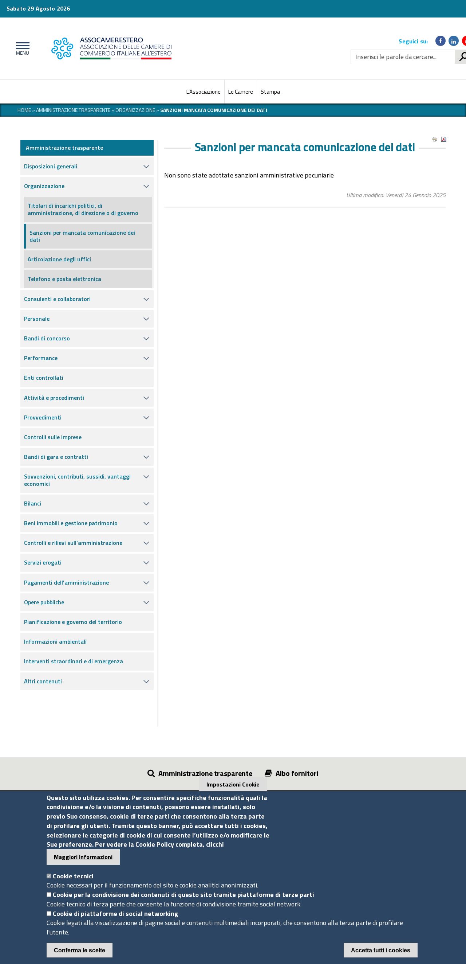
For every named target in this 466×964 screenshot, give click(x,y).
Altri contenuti (43, 681)
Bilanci (32, 503)
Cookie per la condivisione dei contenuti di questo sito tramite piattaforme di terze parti (183, 894)
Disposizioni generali (50, 166)
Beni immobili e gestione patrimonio (71, 523)
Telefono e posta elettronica (64, 278)
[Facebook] (440, 41)
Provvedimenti (43, 417)
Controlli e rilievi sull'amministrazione (73, 542)
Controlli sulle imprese (53, 437)
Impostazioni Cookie (233, 784)
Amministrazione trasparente (64, 147)
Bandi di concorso (47, 338)
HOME (24, 110)
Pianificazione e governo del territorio (73, 621)
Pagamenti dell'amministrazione (66, 582)
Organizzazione (135, 110)
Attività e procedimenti (54, 397)
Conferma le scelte (79, 950)
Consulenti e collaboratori (57, 298)
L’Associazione (203, 91)
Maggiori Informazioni (83, 856)
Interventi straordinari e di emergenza (73, 661)
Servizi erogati (43, 562)
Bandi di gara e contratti (56, 456)
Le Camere (240, 91)
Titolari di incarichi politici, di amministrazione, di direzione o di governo (83, 209)
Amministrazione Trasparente (73, 110)
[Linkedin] (454, 41)
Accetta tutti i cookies (380, 950)
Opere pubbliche (44, 602)
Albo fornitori (297, 773)
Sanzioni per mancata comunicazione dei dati (82, 236)
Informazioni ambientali (55, 641)
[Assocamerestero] (155, 48)
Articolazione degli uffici (59, 259)
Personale (37, 318)
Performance (41, 358)
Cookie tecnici (73, 876)
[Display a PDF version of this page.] (444, 139)
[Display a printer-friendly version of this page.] (435, 139)
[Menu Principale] (21, 48)
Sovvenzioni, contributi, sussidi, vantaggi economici (77, 480)
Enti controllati (43, 377)
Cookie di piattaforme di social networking (115, 913)
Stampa (270, 91)
